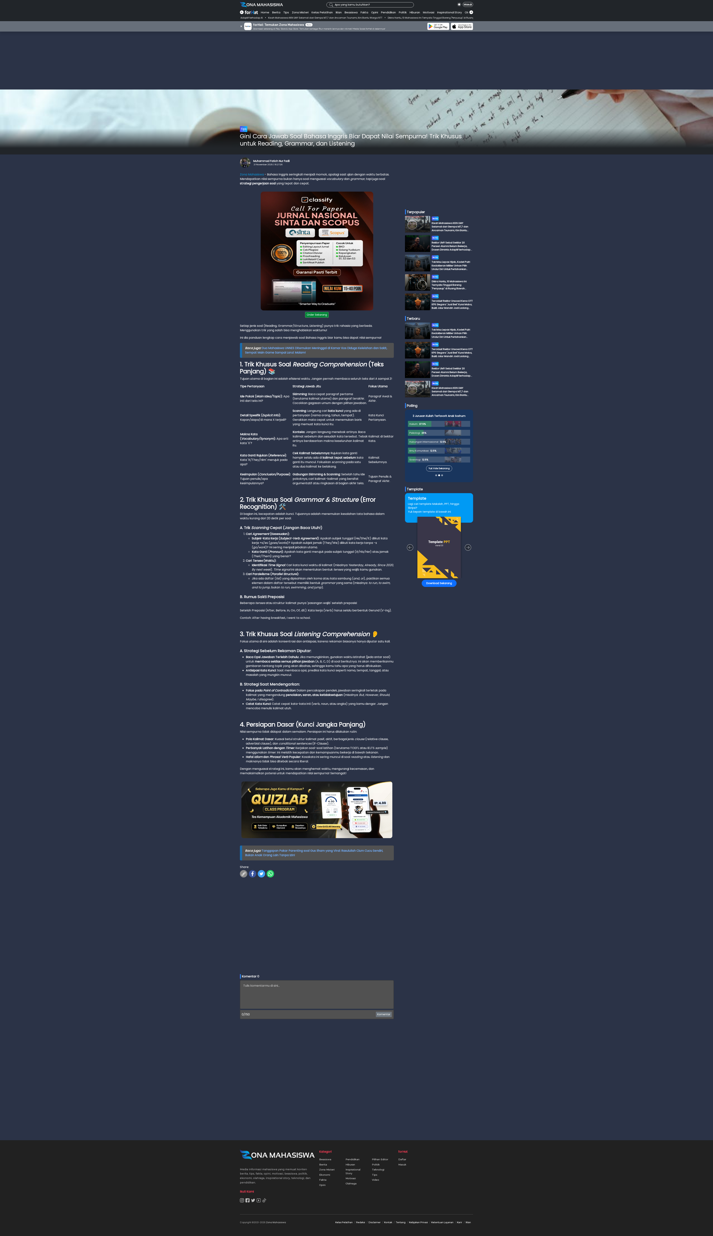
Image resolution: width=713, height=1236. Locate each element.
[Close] (427, 591)
